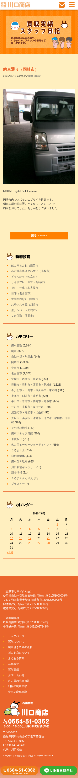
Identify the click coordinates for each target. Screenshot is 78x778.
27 (38, 543)
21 (48, 538)
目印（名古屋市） (22, 293)
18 (20, 538)
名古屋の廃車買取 (19, 680)
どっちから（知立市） (24, 276)
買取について (16, 641)
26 (29, 543)
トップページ (16, 636)
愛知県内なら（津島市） (26, 299)
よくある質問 (16, 658)
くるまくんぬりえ (22, 478)
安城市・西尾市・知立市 (26, 379)
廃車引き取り (19, 461)
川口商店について (19, 652)
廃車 (30, 76)
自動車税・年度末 (22, 356)
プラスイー (18, 483)
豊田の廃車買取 (17, 691)
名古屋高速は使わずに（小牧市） (31, 270)
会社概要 (13, 664)
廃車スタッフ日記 (22, 433)
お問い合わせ (16, 675)
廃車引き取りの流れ (20, 647)
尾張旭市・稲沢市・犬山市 (27, 412)
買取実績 (13, 669)
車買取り (16, 439)
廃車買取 (16, 345)
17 (11, 538)
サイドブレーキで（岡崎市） (28, 282)
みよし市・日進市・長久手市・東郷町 (34, 390)
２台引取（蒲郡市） (23, 315)
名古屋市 (16, 373)
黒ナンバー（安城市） (24, 310)
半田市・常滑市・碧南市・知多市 (31, 401)
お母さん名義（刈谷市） (26, 304)
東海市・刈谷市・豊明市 (26, 395)
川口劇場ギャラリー (23, 467)
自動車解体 (18, 455)
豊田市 (15, 367)
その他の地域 (19, 427)
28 (48, 543)
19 (29, 538)
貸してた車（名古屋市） (26, 287)
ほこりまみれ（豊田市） (26, 265)
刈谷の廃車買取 (17, 686)
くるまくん (18, 450)
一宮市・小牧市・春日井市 (27, 406)
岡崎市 (37, 76)
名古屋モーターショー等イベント (31, 444)
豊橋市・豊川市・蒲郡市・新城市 (31, 384)
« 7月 (10, 552)
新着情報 (16, 472)
